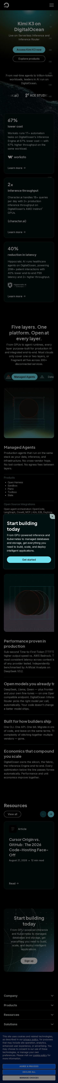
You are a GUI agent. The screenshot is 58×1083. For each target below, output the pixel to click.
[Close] (52, 516)
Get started (29, 559)
